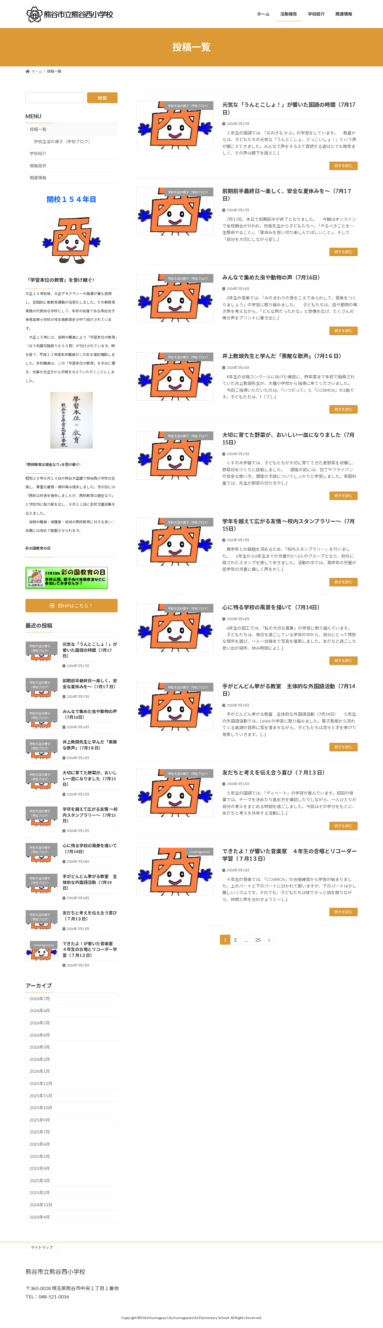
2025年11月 (41, 1095)
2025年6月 (40, 1144)
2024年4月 (40, 1216)
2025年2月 (40, 1192)
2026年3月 (40, 1046)
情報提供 (38, 165)
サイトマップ (42, 1247)
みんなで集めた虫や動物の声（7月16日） (272, 277)
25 (257, 941)
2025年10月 (41, 1107)
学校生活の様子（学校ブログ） (63, 141)
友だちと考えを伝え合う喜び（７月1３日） (275, 772)
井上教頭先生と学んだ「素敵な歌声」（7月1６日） (283, 356)
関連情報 (38, 177)
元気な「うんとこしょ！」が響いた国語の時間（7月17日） (90, 650)
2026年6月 (40, 1010)
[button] (71, 605)
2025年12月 (41, 1083)
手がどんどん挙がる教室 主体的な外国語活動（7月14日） (90, 882)
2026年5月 (40, 1022)
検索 (102, 98)
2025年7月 (40, 1131)
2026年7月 (40, 998)
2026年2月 (40, 1058)
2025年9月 (40, 1119)
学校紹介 (38, 153)
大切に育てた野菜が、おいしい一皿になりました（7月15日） (90, 778)
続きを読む (343, 165)
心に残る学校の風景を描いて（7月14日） (272, 607)
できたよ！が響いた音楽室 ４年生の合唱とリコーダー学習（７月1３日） (90, 949)
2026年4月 (40, 1034)
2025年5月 (40, 1156)
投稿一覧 (38, 129)
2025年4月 (40, 1168)
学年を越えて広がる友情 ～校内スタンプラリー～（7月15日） (90, 815)
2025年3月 (40, 1180)
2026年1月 (40, 1071)
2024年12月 (41, 1204)
